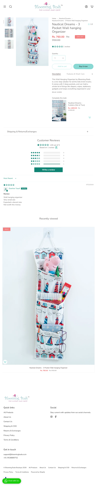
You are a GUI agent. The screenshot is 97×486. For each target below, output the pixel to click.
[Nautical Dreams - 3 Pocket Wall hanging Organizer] (9, 21)
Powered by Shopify (38, 472)
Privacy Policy (9, 435)
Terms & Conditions (11, 440)
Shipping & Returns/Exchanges (22, 131)
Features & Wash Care (75, 74)
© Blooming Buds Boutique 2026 (15, 468)
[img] (9, 185)
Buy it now (83, 66)
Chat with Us (13, 481)
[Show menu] (5, 6)
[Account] (86, 6)
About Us (7, 417)
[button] (57, 46)
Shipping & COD (10, 426)
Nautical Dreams (65, 18)
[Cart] (92, 6)
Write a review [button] (48, 169)
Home (54, 18)
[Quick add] (5, 362)
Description (56, 74)
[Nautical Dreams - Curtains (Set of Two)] (59, 110)
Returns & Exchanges (12, 431)
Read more (57, 92)
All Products (8, 412)
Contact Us (8, 421)
